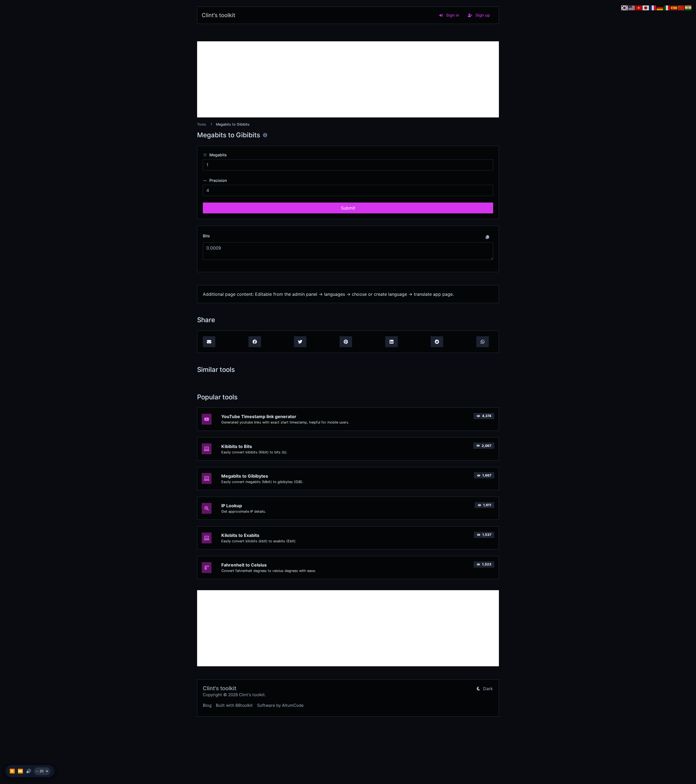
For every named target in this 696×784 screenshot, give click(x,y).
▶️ (12, 771)
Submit (348, 208)
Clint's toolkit (218, 15)
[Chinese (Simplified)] (681, 7)
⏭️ (20, 771)
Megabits (217, 155)
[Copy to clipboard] (487, 236)
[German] (660, 7)
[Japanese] (646, 7)
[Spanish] (674, 7)
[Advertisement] (348, 79)
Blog (207, 705)
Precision (217, 180)
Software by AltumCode (280, 705)
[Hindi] (688, 7)
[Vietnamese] (638, 7)
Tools (201, 124)
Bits (206, 236)
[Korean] (624, 7)
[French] (653, 7)
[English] (631, 7)
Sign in (452, 15)
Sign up (482, 15)
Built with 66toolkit (234, 705)
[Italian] (667, 7)
